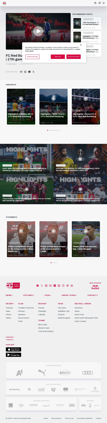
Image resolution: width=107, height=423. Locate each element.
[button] (38, 31)
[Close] (81, 45)
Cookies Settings (32, 56)
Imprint (31, 51)
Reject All (58, 56)
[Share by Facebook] (29, 72)
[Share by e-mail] (21, 71)
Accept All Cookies (74, 56)
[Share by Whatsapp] (25, 72)
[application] (38, 31)
